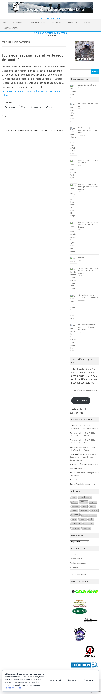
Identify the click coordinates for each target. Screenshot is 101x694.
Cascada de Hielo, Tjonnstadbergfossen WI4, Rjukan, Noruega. (88, 186)
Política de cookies (13, 688)
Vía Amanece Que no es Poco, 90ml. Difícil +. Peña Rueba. (87, 130)
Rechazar (72, 680)
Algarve (93, 502)
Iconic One (72, 692)
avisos (75, 515)
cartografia (86, 528)
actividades (85, 497)
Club (4, 22)
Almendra (75, 506)
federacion (43, 130)
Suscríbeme (81, 400)
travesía (60, 130)
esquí (36, 130)
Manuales (72, 22)
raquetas (52, 130)
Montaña (14, 130)
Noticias (21, 130)
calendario (76, 524)
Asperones (84, 510)
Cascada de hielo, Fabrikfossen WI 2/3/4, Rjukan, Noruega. (88, 224)
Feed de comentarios (78, 563)
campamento (88, 523)
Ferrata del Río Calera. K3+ (88, 85)
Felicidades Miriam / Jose (85, 484)
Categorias (56, 22)
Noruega (81, 257)
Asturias (94, 510)
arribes (74, 510)
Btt (91, 519)
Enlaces (87, 22)
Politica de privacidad (78, 574)
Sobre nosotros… (10, 28)
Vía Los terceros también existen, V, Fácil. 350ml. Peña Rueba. (87, 327)
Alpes (84, 506)
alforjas (83, 502)
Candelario (75, 528)
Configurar (89, 680)
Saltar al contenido (50, 18)
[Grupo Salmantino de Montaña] (50, 12)
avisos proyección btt (88, 515)
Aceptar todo (56, 680)
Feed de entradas (76, 559)
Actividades (18, 22)
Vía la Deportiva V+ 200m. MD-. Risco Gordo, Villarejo (83, 457)
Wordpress (96, 692)
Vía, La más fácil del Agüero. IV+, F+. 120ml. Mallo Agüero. (88, 270)
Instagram (95, 464)
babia (74, 519)
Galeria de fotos (37, 22)
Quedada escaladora (84, 480)
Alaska (74, 502)
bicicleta (82, 519)
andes (92, 506)
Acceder (73, 554)
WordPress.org (76, 567)
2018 (74, 497)
